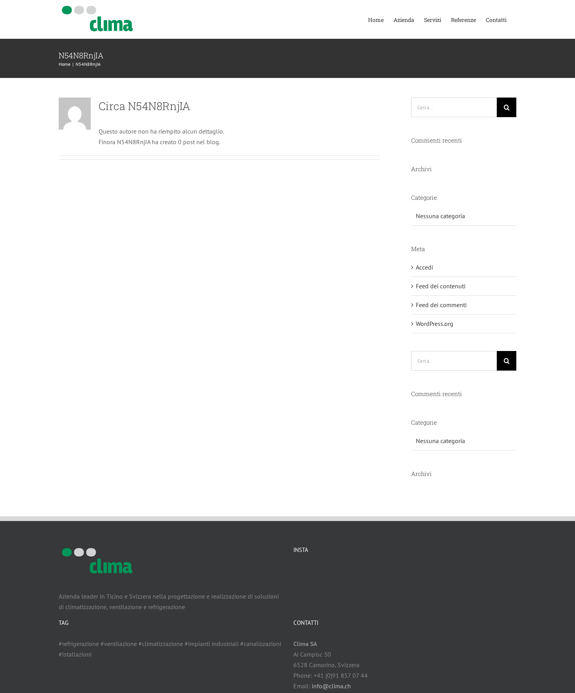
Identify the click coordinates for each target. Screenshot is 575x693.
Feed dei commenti (441, 305)
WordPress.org (434, 324)
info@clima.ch (331, 686)
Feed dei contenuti (440, 286)
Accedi (424, 267)
